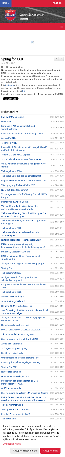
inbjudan (9, 85)
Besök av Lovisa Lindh (12, 353)
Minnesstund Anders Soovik (14, 202)
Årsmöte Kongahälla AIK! (13, 301)
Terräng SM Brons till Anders (14, 409)
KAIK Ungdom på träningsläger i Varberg (20, 362)
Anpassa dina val (12, 443)
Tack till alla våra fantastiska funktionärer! (21, 159)
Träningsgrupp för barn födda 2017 (18, 185)
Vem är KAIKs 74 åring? (12, 296)
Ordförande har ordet (11, 388)
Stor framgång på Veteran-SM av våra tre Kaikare (24, 393)
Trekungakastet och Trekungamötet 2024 (21, 176)
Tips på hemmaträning (12, 405)
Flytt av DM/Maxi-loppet (12, 117)
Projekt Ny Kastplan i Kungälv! (15, 251)
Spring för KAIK (12, 59)
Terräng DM (6, 268)
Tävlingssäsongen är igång (14, 348)
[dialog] (32, 438)
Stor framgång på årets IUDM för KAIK (19, 339)
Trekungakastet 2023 (11, 228)
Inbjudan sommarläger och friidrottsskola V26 (23, 180)
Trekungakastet (8, 419)
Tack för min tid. (9, 143)
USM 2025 (6, 121)
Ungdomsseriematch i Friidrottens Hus (19, 357)
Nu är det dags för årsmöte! (14, 190)
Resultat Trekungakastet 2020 (15, 414)
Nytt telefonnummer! (11, 372)
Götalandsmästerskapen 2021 (15, 376)
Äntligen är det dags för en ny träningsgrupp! (22, 263)
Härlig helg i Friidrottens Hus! (15, 325)
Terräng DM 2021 (9, 367)
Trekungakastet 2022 (11, 292)
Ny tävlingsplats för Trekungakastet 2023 (21, 240)
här (23, 91)
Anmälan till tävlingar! (11, 343)
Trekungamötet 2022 (11, 273)
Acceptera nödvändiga (25, 450)
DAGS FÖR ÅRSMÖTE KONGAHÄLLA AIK (20, 329)
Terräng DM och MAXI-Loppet (15, 154)
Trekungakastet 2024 (11, 171)
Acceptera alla (50, 450)
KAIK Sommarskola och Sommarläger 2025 (22, 133)
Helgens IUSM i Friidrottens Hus (16, 306)
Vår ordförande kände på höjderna (17, 334)
